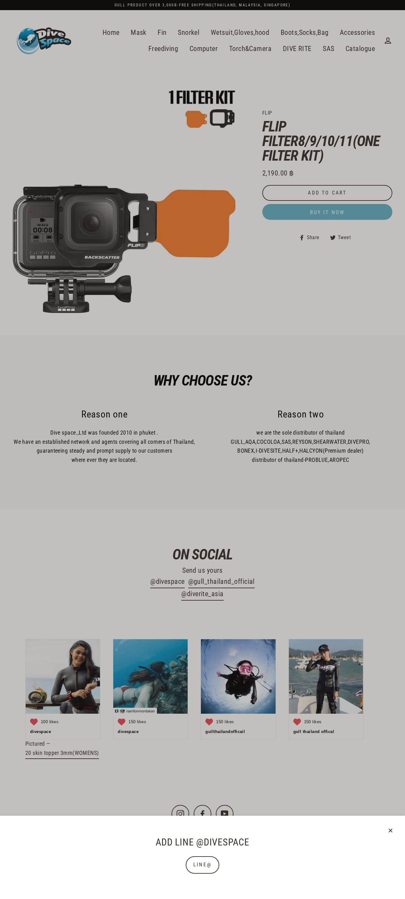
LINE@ (202, 865)
